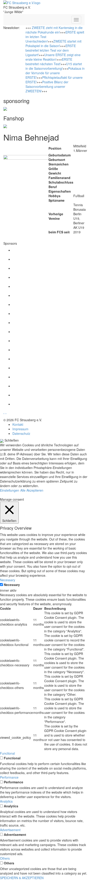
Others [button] (5, 858)
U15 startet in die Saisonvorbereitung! (53, 66)
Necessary (12, 584)
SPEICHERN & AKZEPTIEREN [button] (22, 877)
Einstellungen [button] (9, 490)
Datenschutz (21, 433)
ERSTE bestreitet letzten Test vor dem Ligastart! (50, 50)
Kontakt (17, 424)
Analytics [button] (6, 801)
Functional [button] (7, 753)
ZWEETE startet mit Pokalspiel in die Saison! (53, 43)
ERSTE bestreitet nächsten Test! (48, 61)
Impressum (20, 429)
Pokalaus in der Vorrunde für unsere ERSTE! (55, 73)
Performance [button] (9, 777)
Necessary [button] (7, 580)
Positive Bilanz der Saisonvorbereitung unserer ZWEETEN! (46, 86)
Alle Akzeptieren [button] (31, 490)
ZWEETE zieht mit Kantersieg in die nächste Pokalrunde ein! (54, 29)
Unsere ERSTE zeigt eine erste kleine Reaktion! (53, 57)
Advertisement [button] (10, 829)
